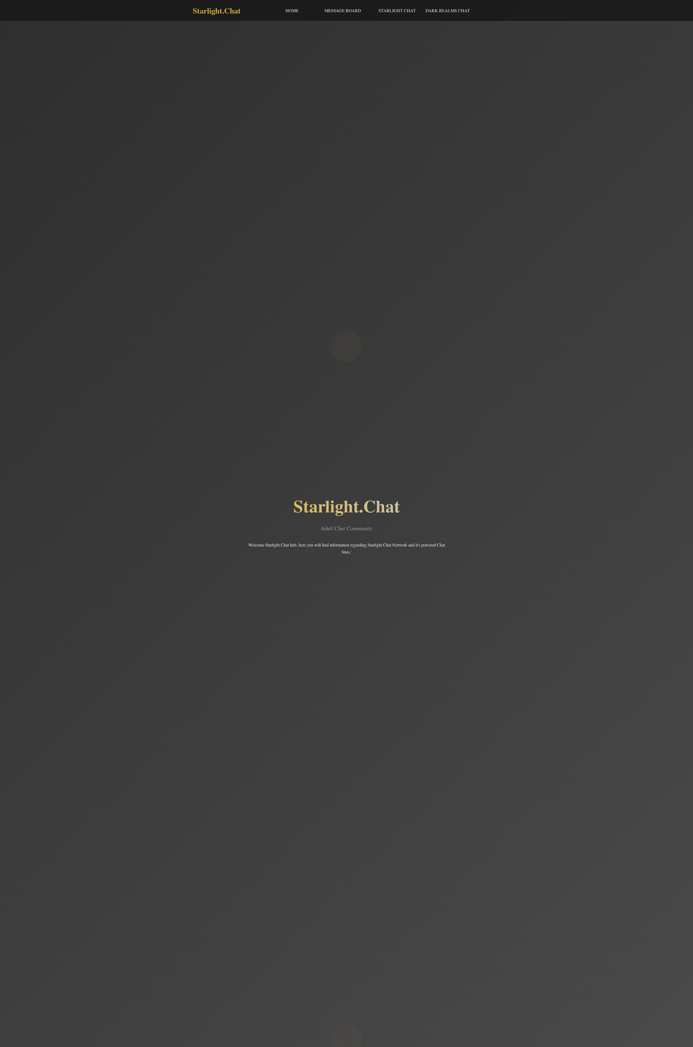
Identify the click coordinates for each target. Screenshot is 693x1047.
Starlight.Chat (217, 10)
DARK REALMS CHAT (448, 10)
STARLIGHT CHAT (397, 10)
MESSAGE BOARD (343, 10)
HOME (292, 10)
